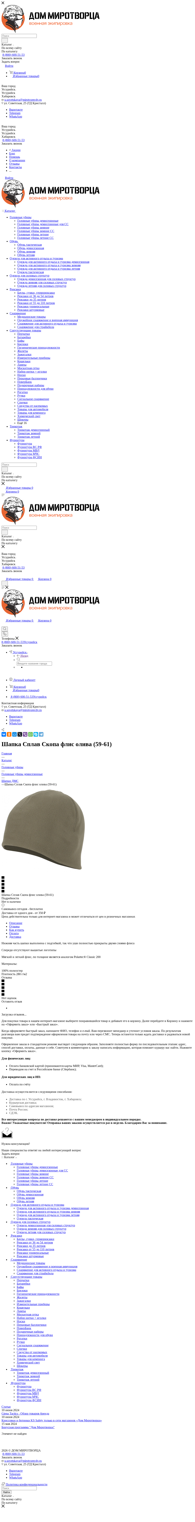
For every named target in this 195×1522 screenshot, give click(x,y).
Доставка (15, 936)
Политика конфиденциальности (26, 1484)
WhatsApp (15, 116)
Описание (15, 923)
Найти (6, 1492)
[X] (20, 734)
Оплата (14, 933)
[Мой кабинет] (3, 575)
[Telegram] (41, 734)
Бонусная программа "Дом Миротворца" (28, 1427)
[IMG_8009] (43, 870)
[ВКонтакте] (4, 734)
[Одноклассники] (9, 734)
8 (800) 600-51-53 (13, 54)
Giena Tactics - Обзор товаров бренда (25, 1413)
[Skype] (36, 734)
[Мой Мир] (14, 734)
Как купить (16, 929)
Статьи (6, 1406)
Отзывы (14, 926)
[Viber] (25, 734)
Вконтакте (16, 109)
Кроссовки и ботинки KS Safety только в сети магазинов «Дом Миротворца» (52, 1420)
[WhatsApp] (30, 734)
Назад (24, 655)
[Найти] (5, 40)
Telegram (14, 113)
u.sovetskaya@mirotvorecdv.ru (23, 99)
